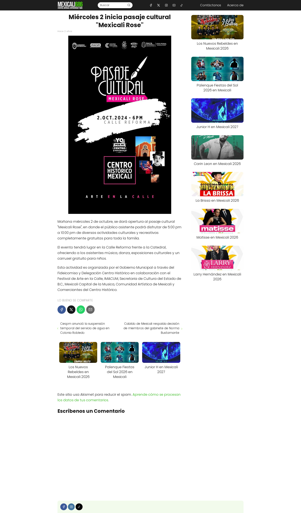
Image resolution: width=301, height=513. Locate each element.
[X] (158, 5)
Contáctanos (210, 5)
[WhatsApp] (81, 309)
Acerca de (235, 5)
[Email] (90, 309)
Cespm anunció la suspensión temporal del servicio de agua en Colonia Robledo (84, 328)
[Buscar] (129, 5)
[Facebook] (151, 5)
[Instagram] (166, 5)
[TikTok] (181, 5)
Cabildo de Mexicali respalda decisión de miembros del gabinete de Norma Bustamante (151, 328)
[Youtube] (174, 5)
